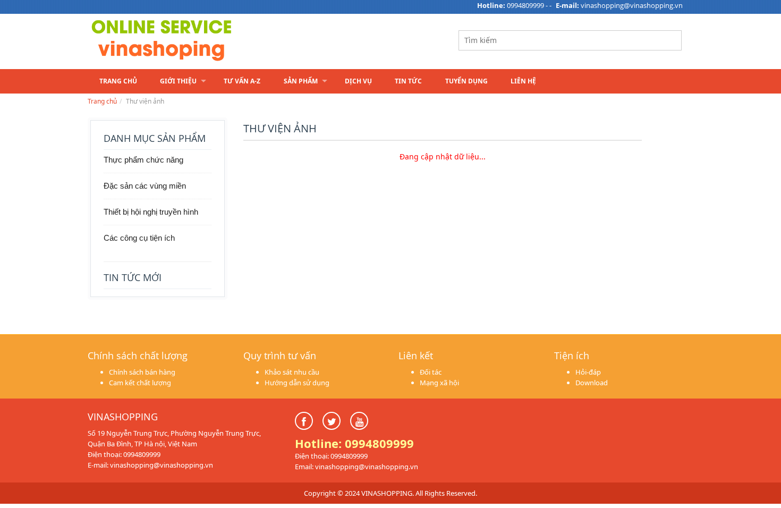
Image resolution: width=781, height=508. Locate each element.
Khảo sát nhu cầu (292, 372)
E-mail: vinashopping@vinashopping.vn (150, 465)
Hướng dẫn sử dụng (297, 382)
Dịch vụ (358, 81)
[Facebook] (304, 421)
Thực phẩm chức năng (143, 159)
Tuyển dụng (466, 81)
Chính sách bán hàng (142, 372)
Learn (220, 41)
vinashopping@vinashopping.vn (632, 5)
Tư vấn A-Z (242, 81)
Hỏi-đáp (588, 372)
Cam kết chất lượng (140, 382)
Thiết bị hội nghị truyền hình (151, 211)
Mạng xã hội (439, 382)
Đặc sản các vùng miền (145, 185)
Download (591, 382)
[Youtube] (359, 421)
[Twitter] (331, 421)
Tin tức (408, 81)
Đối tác (431, 372)
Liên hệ (523, 81)
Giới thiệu (178, 81)
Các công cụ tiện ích (139, 237)
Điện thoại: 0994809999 (124, 454)
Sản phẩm (301, 81)
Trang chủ (118, 81)
